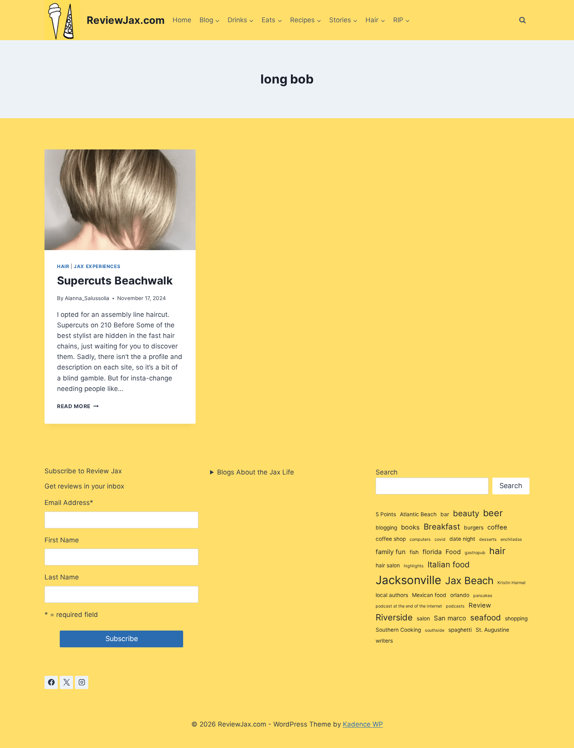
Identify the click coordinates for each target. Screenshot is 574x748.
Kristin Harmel (511, 582)
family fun (391, 552)
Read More (78, 406)
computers (420, 539)
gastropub (475, 552)
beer (493, 513)
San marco (450, 618)
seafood (485, 617)
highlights (414, 566)
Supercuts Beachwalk (115, 280)
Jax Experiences (97, 266)
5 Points (386, 514)
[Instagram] (81, 682)
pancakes (482, 595)
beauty (466, 513)
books (410, 527)
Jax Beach (469, 580)
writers (384, 641)
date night (462, 539)
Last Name (62, 577)
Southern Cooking (398, 630)
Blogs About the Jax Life (255, 472)
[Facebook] (51, 682)
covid (440, 539)
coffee (497, 527)
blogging (386, 527)
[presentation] (120, 199)
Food (453, 552)
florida (432, 552)
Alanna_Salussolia (87, 298)
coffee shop (391, 539)
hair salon (388, 565)
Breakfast (442, 526)
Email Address (69, 502)
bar (444, 514)
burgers (473, 527)
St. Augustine (492, 630)
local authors (392, 595)
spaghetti (460, 630)
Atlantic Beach (418, 514)
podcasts (455, 606)
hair (497, 550)
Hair (63, 266)
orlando (459, 595)
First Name (62, 540)
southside (434, 630)
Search (387, 472)
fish (414, 552)
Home (182, 20)
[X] (66, 682)
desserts (488, 539)
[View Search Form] (522, 20)
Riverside (394, 617)
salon (423, 618)
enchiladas (511, 539)
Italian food (449, 564)
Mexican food (429, 595)
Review (480, 605)
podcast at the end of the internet (409, 606)
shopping (516, 618)
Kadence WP (363, 724)
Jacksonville (408, 580)
